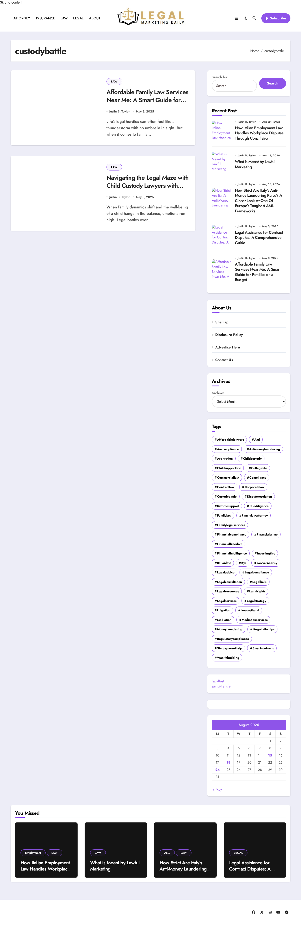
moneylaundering (229, 629)
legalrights (257, 591)
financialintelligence (232, 553)
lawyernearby (267, 563)
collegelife (259, 468)
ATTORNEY (21, 18)
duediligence (259, 506)
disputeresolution (259, 496)
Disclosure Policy (229, 334)
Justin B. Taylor (119, 111)
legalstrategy (256, 601)
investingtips (266, 553)
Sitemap (222, 322)
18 (228, 762)
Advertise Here (227, 347)
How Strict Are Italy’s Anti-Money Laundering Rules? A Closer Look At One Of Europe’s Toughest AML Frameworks (258, 200)
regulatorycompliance (233, 639)
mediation (224, 620)
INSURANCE (45, 18)
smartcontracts (263, 648)
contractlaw (225, 487)
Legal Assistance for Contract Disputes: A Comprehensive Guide (259, 238)
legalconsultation (229, 582)
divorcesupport (228, 506)
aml (257, 439)
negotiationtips (264, 629)
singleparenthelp (229, 648)
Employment (33, 853)
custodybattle (227, 496)
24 (217, 769)
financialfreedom (229, 544)
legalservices (226, 601)
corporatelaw (254, 487)
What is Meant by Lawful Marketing (255, 164)
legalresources (228, 591)
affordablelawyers (230, 439)
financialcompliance (231, 534)
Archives (218, 392)
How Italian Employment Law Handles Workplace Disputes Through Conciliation (259, 133)
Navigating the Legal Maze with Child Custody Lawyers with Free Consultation (147, 185)
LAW (64, 18)
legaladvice (225, 572)
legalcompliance (257, 572)
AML (167, 853)
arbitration (225, 458)
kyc (243, 563)
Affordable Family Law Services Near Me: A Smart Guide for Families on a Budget (147, 100)
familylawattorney (255, 515)
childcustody (252, 458)
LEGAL (78, 18)
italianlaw (224, 563)
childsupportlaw (229, 468)
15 (270, 755)
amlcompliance (228, 449)
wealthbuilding (228, 657)
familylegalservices (231, 525)
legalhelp (259, 582)
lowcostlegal (250, 610)
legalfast (218, 681)
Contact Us (224, 359)
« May (217, 789)
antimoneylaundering (264, 449)
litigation (223, 610)
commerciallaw (228, 477)
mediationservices (255, 620)
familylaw (224, 515)
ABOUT (94, 18)
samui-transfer (222, 686)
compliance (257, 477)
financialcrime (267, 534)
